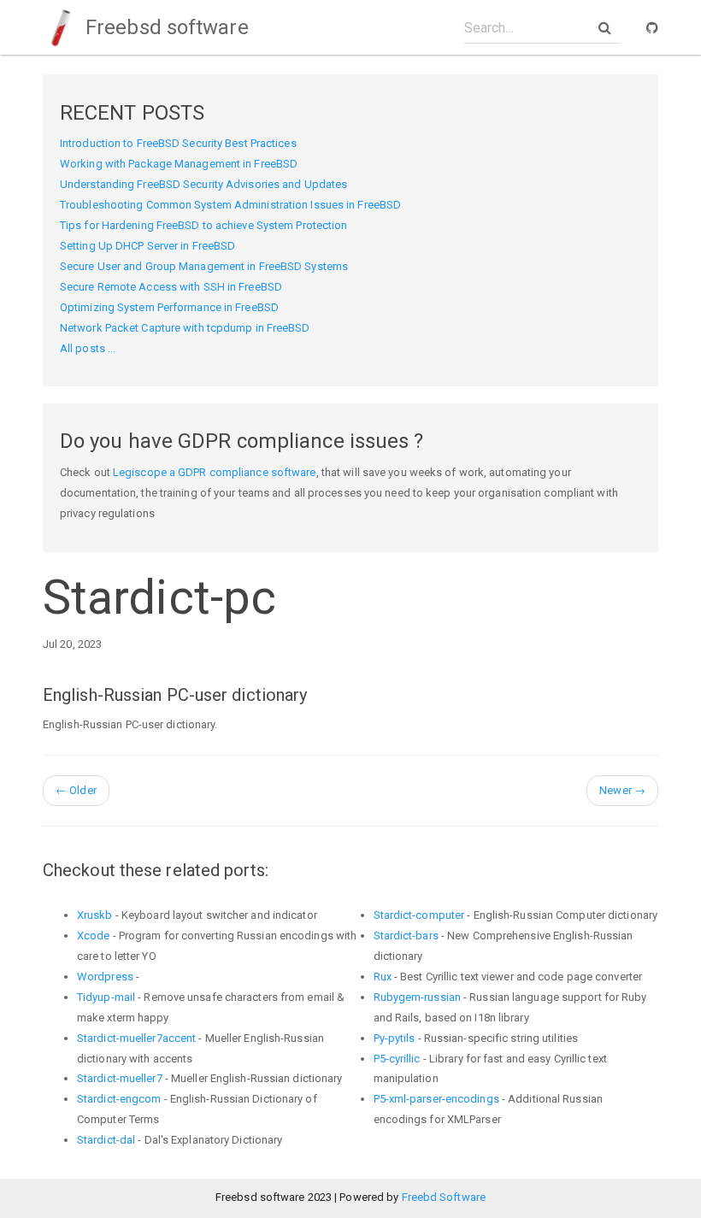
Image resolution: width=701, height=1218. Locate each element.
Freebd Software (444, 1197)
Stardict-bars (406, 935)
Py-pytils (394, 1038)
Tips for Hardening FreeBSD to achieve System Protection (204, 225)
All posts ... (87, 348)
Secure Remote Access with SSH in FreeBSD (171, 286)
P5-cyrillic (397, 1058)
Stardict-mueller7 (119, 1078)
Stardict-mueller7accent (136, 1038)
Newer (622, 790)
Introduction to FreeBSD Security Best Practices (178, 143)
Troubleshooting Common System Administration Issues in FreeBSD (230, 204)
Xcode (93, 935)
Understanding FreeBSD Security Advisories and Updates (203, 184)
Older (76, 790)
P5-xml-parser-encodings (436, 1098)
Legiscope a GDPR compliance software (214, 472)
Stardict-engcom (119, 1098)
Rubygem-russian (418, 997)
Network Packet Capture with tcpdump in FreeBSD (185, 327)
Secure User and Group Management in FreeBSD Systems (204, 266)
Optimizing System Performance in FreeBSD (169, 307)
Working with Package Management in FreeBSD (178, 163)
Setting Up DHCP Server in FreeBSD (147, 245)
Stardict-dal (106, 1139)
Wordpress (105, 976)
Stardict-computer (419, 915)
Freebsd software (164, 27)
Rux (383, 976)
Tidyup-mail (106, 997)
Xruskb (95, 915)
